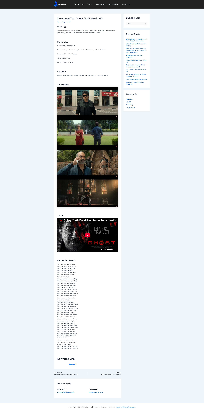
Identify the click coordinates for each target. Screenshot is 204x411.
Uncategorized (61, 392)
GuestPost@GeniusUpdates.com (126, 407)
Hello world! (62, 389)
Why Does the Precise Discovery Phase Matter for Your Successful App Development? (136, 50)
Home (89, 4)
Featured (126, 4)
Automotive (114, 4)
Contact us (79, 4)
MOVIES (128, 102)
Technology (100, 4)
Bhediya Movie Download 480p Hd (136, 79)
